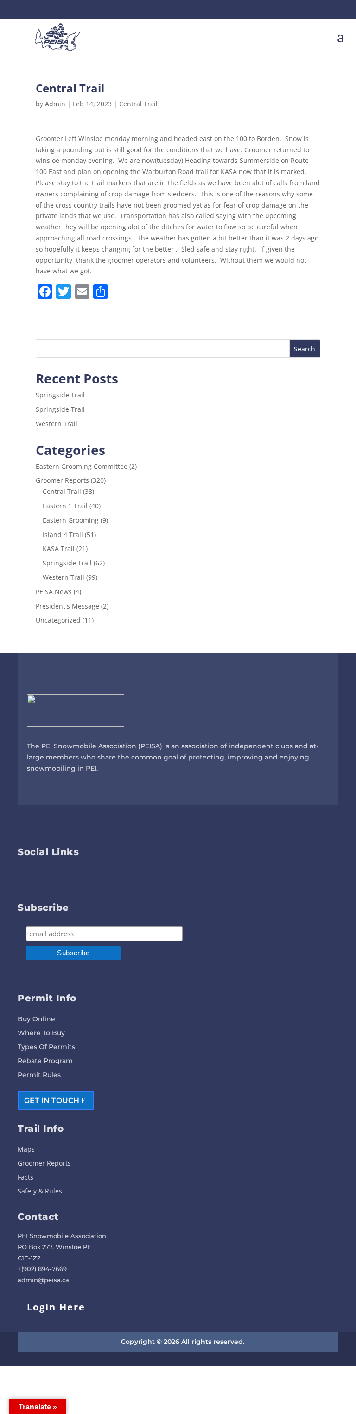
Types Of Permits (46, 1047)
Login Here (56, 1307)
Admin (55, 103)
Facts (25, 1177)
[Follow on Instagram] (331, 9)
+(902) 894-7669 (42, 1268)
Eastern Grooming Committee (81, 466)
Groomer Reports (62, 480)
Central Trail (138, 103)
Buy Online (36, 1019)
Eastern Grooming (71, 520)
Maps (26, 1150)
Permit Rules (39, 1075)
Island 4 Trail (63, 534)
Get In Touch (51, 1100)
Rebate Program (45, 1061)
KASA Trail (59, 548)
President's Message (67, 606)
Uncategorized (58, 620)
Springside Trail (60, 394)
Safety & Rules (40, 1191)
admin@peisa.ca (43, 1280)
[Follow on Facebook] (315, 9)
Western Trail (56, 423)
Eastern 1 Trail (65, 505)
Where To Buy (41, 1033)
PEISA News (54, 591)
